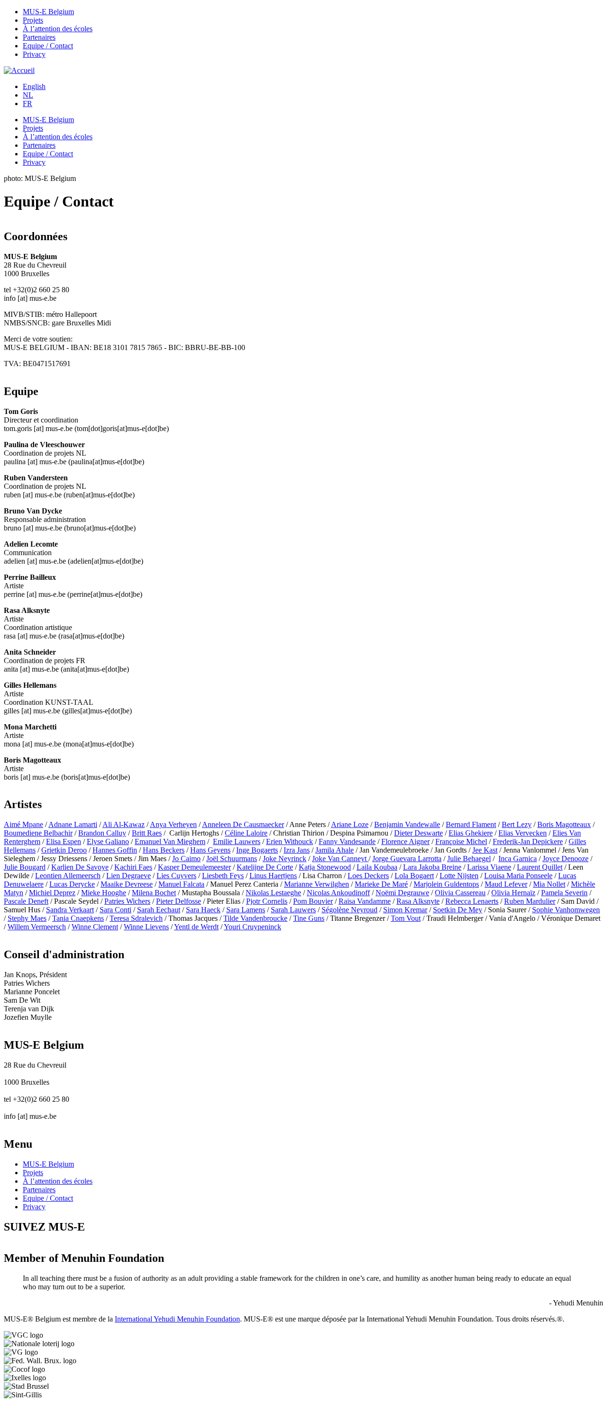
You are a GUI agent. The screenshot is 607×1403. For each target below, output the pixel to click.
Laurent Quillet (539, 867)
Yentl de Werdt (196, 927)
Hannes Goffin (114, 850)
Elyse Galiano (108, 841)
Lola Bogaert (414, 876)
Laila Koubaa (377, 867)
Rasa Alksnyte (418, 901)
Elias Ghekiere (471, 833)
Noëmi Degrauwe (402, 893)
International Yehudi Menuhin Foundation (177, 1319)
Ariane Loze (349, 824)
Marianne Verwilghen (316, 884)
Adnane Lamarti (72, 824)
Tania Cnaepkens (78, 918)
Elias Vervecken (522, 833)
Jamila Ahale (334, 850)
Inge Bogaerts (257, 850)
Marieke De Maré (381, 884)
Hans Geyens (210, 850)
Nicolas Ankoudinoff (338, 893)
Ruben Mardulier (529, 901)
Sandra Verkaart (70, 910)
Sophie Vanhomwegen (566, 910)
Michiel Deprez (52, 893)
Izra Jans (297, 850)
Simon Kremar (405, 910)
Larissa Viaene (489, 867)
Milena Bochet (154, 893)
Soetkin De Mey (457, 910)
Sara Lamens (245, 910)
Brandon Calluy (102, 833)
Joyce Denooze (566, 858)
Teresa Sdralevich (136, 918)
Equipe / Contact (48, 46)
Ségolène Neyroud (349, 910)
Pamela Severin (564, 893)
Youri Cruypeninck (252, 927)
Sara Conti (115, 910)
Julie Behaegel (469, 858)
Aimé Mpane (23, 824)
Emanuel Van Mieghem (170, 841)
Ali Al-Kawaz (123, 824)
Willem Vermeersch (37, 927)
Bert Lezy (517, 824)
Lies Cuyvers (176, 876)
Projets (33, 20)
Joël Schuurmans (231, 858)
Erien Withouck (289, 841)
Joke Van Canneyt (340, 858)
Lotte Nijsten (459, 876)
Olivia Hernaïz (513, 893)
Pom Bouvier (313, 901)
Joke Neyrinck (284, 858)
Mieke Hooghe (103, 893)
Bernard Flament (471, 824)
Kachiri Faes (133, 867)
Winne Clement (95, 927)
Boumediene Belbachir (38, 833)
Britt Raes (147, 833)
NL (28, 95)
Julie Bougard (25, 867)
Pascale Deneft (26, 901)
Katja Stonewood (325, 867)
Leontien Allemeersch (68, 876)
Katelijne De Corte (265, 867)
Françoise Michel (461, 841)
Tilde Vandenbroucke (255, 918)
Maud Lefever (506, 884)
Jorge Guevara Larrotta (406, 858)
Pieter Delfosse (178, 901)
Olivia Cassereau (460, 893)
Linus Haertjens (273, 876)
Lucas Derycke (72, 884)
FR (27, 103)
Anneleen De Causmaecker (243, 824)
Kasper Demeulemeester (194, 867)
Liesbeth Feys (223, 876)
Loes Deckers (368, 876)
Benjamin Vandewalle (407, 824)
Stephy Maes (27, 918)
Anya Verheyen (173, 824)
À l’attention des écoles (57, 29)
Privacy (34, 54)
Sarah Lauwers (293, 910)
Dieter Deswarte (418, 833)
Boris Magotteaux (564, 824)
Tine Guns (308, 918)
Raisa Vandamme (365, 901)
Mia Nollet (549, 884)
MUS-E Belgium (48, 12)
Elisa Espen (63, 841)
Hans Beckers (163, 850)
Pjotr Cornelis (266, 901)
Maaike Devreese (127, 884)
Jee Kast (484, 850)
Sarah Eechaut (158, 910)
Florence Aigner (405, 841)
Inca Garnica (517, 858)
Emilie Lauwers (236, 841)
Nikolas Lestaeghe (273, 893)
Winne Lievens (146, 927)
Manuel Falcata (181, 884)
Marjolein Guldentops (446, 884)
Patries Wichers (127, 901)
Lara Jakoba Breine (432, 867)
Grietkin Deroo (64, 850)
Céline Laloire (246, 833)
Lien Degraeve (128, 876)
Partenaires (39, 37)
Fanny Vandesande (347, 841)
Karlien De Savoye (80, 867)
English (34, 86)
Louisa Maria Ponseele (518, 876)
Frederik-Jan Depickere (528, 841)
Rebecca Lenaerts (471, 901)
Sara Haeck (203, 910)
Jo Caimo (186, 858)
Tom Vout (406, 918)
